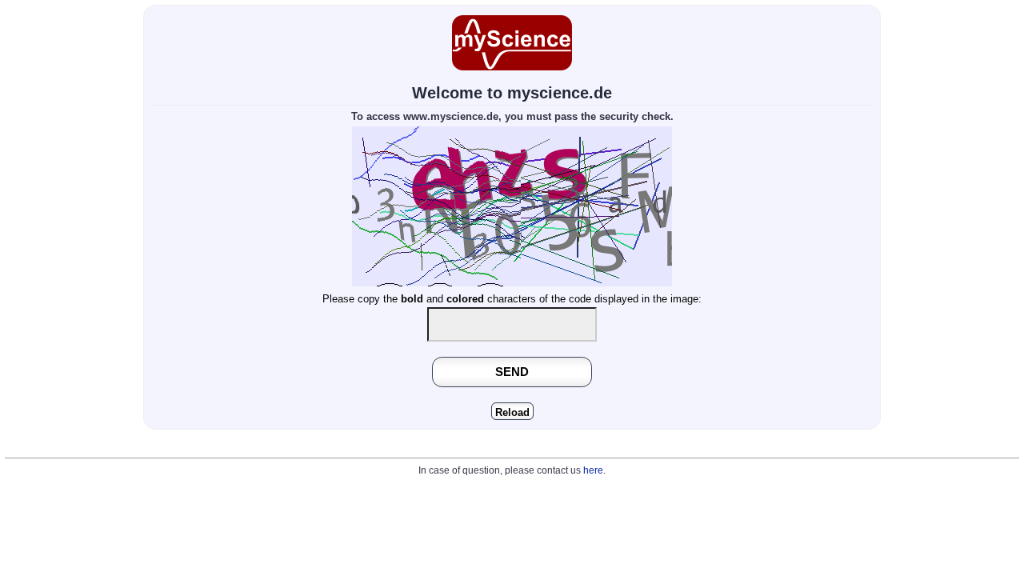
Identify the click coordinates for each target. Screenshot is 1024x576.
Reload (512, 412)
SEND (512, 371)
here (593, 470)
